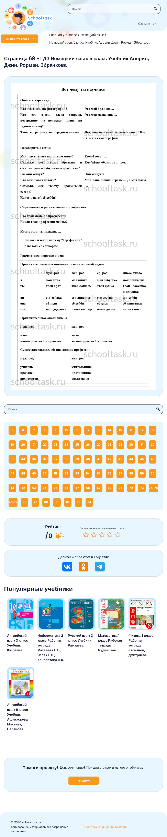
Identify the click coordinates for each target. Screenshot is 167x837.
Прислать (84, 781)
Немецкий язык (92, 35)
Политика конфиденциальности (105, 827)
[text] (117, 535)
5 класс (71, 35)
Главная (55, 35)
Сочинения (147, 24)
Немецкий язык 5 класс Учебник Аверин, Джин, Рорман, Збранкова (99, 42)
